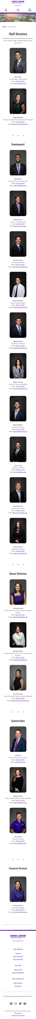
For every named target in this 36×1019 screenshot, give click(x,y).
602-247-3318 (20, 800)
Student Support (18, 956)
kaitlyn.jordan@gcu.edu (20, 803)
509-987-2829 (20, 386)
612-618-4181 (20, 429)
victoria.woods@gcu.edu (20, 912)
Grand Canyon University (18, 1015)
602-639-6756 (20, 910)
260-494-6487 (20, 841)
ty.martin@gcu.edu (19, 762)
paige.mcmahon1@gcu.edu (20, 124)
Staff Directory (18, 983)
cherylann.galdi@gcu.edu (20, 617)
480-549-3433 (20, 698)
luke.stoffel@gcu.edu (20, 843)
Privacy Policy (18, 1013)
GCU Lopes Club (18, 959)
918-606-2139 (20, 470)
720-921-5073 (20, 510)
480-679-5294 (20, 305)
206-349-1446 (20, 346)
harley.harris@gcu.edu (19, 226)
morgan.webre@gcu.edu (20, 660)
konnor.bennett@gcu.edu (20, 307)
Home (4, 26)
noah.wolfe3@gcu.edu (20, 185)
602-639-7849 (20, 615)
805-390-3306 (20, 265)
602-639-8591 (20, 760)
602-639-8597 (20, 81)
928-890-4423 (20, 551)
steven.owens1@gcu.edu (19, 267)
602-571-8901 (20, 658)
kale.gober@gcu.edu (20, 83)
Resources (18, 986)
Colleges (18, 953)
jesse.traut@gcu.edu (20, 472)
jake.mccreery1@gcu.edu (19, 513)
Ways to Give (18, 970)
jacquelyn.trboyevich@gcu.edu (20, 700)
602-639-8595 (20, 183)
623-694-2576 (20, 224)
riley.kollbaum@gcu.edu (20, 431)
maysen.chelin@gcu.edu (20, 388)
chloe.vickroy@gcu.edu (20, 553)
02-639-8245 (21, 122)
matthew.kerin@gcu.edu (20, 348)
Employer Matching (18, 972)
